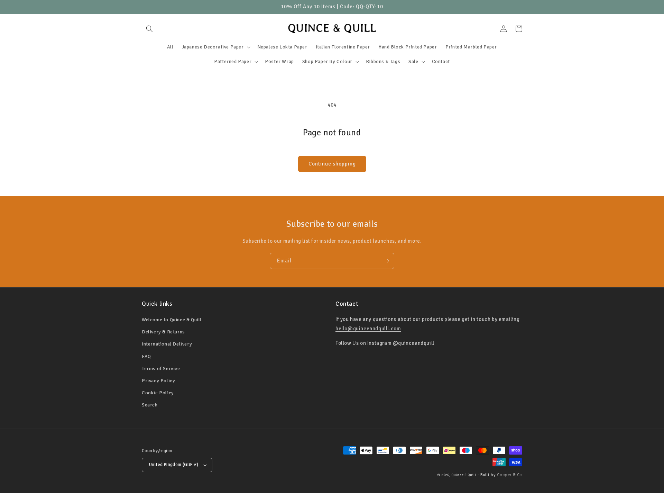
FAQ (146, 356)
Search (150, 405)
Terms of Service (161, 368)
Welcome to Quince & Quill (172, 320)
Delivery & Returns (163, 332)
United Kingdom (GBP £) (174, 464)
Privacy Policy (158, 381)
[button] (149, 28)
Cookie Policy (158, 393)
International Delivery (167, 344)
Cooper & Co (509, 474)
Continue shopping (332, 164)
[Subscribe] (386, 261)
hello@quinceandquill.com (368, 328)
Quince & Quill (463, 475)
